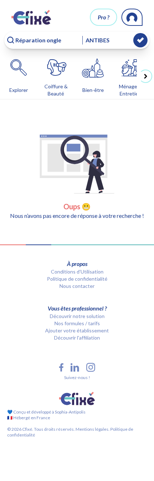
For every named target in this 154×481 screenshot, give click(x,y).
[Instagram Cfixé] (90, 367)
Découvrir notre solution (77, 316)
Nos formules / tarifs (77, 323)
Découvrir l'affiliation (77, 338)
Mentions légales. (92, 429)
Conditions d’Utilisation (77, 271)
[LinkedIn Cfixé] (75, 367)
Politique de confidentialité (77, 279)
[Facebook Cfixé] (61, 367)
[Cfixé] (31, 17)
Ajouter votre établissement (77, 330)
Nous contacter (77, 286)
